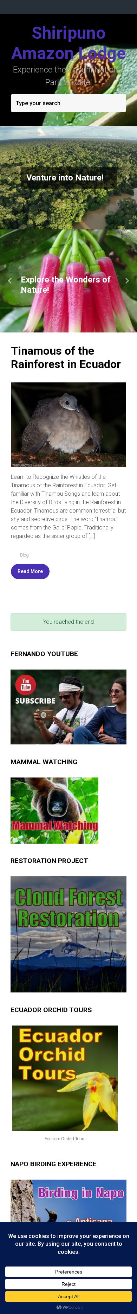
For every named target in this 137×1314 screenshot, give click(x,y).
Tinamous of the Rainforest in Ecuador (66, 357)
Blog (24, 555)
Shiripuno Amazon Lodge (68, 43)
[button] (10, 177)
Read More (30, 571)
